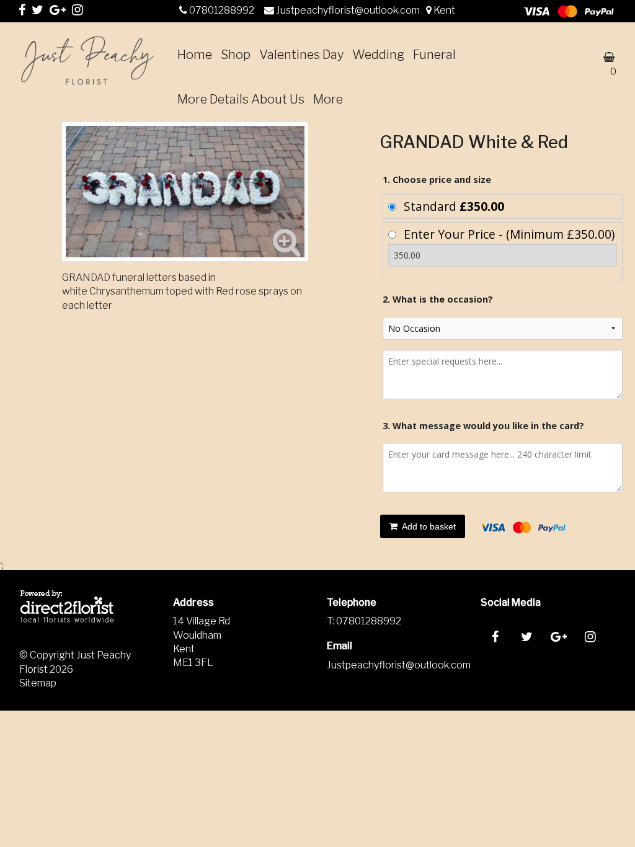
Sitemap (37, 683)
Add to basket (428, 526)
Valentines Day (301, 54)
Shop (236, 54)
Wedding (378, 54)
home (194, 54)
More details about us (240, 99)
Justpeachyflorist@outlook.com (349, 10)
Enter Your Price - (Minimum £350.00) (509, 234)
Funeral (434, 54)
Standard (454, 206)
